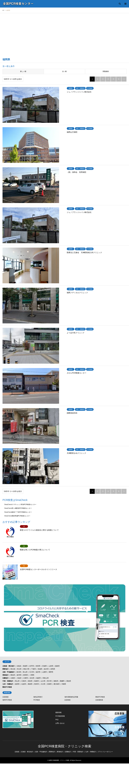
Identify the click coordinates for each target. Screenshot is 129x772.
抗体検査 (6, 697)
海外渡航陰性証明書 (71, 697)
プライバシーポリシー (105, 752)
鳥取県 (30, 681)
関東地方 (6, 669)
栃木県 (46, 669)
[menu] (125, 4)
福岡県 (17, 684)
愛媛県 (62, 681)
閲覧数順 (106, 71)
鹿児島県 (57, 684)
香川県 (49, 681)
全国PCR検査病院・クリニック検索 (64, 746)
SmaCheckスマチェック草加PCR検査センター (20, 504)
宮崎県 (49, 684)
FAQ (56, 719)
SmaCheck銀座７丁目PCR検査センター (18, 512)
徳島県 (56, 681)
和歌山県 (46, 678)
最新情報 (58, 712)
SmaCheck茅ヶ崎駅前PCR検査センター (18, 508)
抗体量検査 (99, 700)
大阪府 (19, 678)
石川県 (31, 672)
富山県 (25, 672)
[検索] (119, 4)
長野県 (51, 672)
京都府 (12, 678)
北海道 (19, 666)
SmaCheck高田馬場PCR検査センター (17, 516)
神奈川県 (26, 669)
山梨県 (44, 672)
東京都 (12, 669)
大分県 (43, 684)
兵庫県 (25, 678)
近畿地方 (6, 678)
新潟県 (19, 672)
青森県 (25, 666)
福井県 (38, 672)
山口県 (43, 681)
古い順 (64, 71)
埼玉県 (19, 669)
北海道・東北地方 (9, 666)
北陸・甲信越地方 (9, 672)
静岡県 (25, 675)
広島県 (23, 681)
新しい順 (23, 71)
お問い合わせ (59, 723)
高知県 (68, 681)
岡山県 (17, 681)
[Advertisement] (64, 37)
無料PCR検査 (7, 700)
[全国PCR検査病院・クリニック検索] (18, 4)
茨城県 (40, 669)
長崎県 (30, 684)
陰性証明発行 (38, 697)
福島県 (57, 666)
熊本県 (36, 684)
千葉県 (33, 669)
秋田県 (38, 666)
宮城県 (44, 666)
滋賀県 (38, 678)
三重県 (32, 675)
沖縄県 (63, 684)
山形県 (51, 666)
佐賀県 (23, 684)
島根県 (36, 681)
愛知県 (12, 675)
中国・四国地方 (8, 681)
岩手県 (31, 666)
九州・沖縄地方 (8, 684)
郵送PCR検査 (7, 687)
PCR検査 (37, 700)
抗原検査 (67, 700)
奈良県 (32, 678)
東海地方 (6, 675)
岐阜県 (19, 675)
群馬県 (53, 669)
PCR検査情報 (60, 716)
